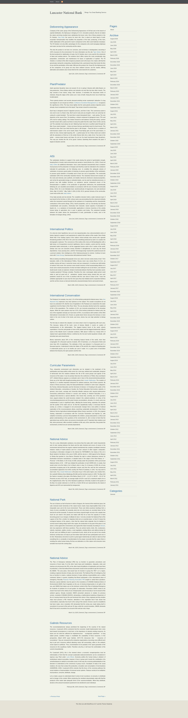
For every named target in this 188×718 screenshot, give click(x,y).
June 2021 (113, 117)
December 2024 (115, 65)
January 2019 (114, 209)
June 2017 (113, 272)
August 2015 (114, 331)
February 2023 (114, 91)
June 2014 (113, 367)
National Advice (59, 439)
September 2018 (115, 222)
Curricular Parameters (62, 365)
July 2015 (113, 334)
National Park (57, 499)
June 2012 (113, 436)
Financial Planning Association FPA (74, 579)
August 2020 (114, 147)
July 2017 (113, 268)
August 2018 (114, 226)
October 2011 (114, 455)
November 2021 (115, 101)
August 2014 (114, 360)
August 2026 (114, 39)
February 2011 (114, 482)
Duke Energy (60, 255)
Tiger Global (97, 52)
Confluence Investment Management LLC (86, 103)
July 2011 (113, 465)
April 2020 (113, 160)
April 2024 (113, 75)
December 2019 (115, 173)
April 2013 (113, 409)
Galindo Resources (61, 622)
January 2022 (114, 98)
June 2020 (113, 153)
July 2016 (113, 301)
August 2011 (114, 462)
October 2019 (114, 180)
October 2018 (114, 219)
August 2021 (114, 111)
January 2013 (114, 419)
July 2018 (113, 229)
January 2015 (114, 344)
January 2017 (114, 288)
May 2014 (113, 370)
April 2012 (113, 439)
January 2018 (114, 249)
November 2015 (115, 321)
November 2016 (115, 291)
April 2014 (113, 373)
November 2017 (115, 255)
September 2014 (115, 357)
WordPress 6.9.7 (92, 704)
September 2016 (115, 295)
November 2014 (115, 350)
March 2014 (113, 377)
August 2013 (114, 396)
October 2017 (114, 259)
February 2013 (114, 416)
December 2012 (115, 423)
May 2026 (113, 48)
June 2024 (113, 68)
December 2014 (115, 347)
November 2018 (115, 216)
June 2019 (113, 193)
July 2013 (113, 400)
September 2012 (115, 432)
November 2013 (115, 390)
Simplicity (109, 704)
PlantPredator (58, 84)
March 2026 (113, 55)
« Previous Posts (55, 696)
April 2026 (113, 52)
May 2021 (113, 121)
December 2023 (115, 85)
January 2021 (114, 130)
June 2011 (113, 469)
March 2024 (113, 78)
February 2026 (114, 58)
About (57, 1)
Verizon (103, 526)
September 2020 (115, 144)
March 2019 (113, 203)
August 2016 (114, 298)
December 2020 (115, 134)
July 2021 (113, 114)
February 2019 (114, 206)
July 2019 (113, 190)
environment (92, 74)
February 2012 (114, 442)
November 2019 (115, 176)
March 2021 (113, 127)
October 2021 (114, 104)
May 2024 (113, 71)
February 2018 (114, 245)
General (81, 74)
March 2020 (113, 163)
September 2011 (115, 459)
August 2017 (114, 265)
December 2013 (115, 387)
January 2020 (114, 170)
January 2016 (114, 314)
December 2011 (115, 449)
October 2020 (114, 140)
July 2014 (113, 363)
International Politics (61, 229)
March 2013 (113, 413)
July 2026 (113, 42)
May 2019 (113, 196)
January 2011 (114, 485)
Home (52, 1)
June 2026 (113, 45)
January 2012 (114, 446)
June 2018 (113, 232)
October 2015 (114, 324)
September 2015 (115, 327)
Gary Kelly (61, 37)
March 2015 (113, 337)
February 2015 (114, 341)
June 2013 (113, 403)
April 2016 (113, 311)
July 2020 (113, 150)
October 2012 (114, 429)
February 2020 (114, 167)
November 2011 (115, 452)
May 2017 (113, 275)
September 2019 (115, 183)
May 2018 (113, 235)
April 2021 (113, 124)
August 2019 (114, 186)
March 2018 (113, 242)
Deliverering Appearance (64, 26)
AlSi (52, 156)
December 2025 (115, 62)
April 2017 (113, 278)
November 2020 (115, 137)
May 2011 (113, 472)
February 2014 (114, 380)
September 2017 (115, 262)
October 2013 (114, 393)
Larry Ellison (70, 657)
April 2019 (113, 199)
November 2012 (115, 426)
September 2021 (115, 107)
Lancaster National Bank (66, 12)
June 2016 (113, 304)
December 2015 (115, 318)
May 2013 (113, 406)
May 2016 (113, 308)
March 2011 (113, 478)
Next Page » (101, 696)
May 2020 (113, 157)
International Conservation (65, 295)
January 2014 (114, 383)
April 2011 (113, 475)
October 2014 (114, 354)
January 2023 (114, 94)
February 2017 (114, 285)
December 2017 (115, 252)
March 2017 (113, 281)
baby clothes (54, 164)
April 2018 (113, 239)
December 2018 (115, 213)
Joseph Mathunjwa (90, 380)
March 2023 (113, 88)
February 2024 (114, 81)
